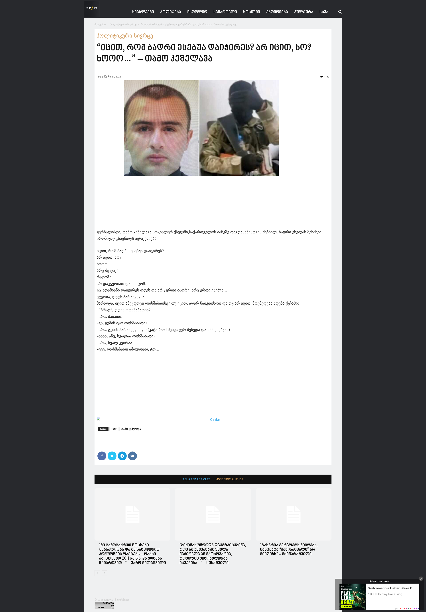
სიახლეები (143, 12)
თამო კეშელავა (131, 429)
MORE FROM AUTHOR (229, 479)
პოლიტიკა (170, 12)
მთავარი (100, 24)
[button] (336, 12)
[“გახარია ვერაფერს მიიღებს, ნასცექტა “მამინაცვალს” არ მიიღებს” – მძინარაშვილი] (293, 514)
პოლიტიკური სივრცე (123, 24)
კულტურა (303, 12)
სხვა (324, 12)
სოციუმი (251, 12)
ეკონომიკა (277, 12)
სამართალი (225, 12)
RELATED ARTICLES (196, 479)
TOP (113, 429)
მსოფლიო (197, 12)
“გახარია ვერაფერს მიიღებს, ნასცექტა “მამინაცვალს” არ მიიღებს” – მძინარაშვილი (289, 550)
